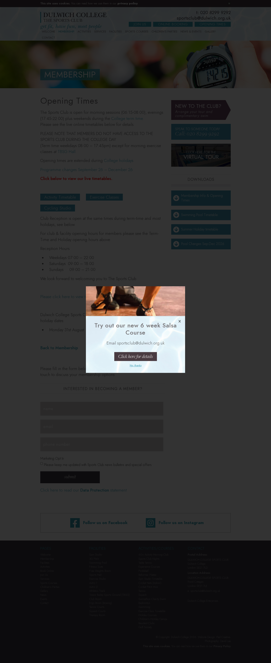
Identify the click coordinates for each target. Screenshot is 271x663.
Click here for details (135, 356)
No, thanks (135, 365)
